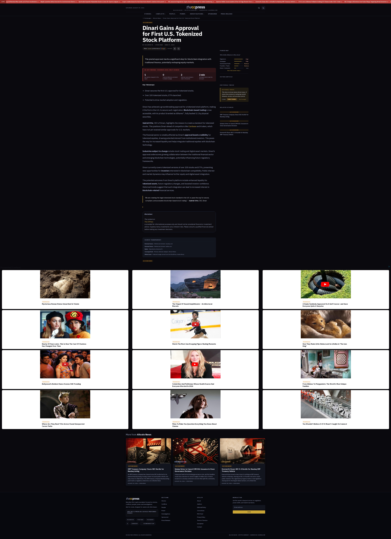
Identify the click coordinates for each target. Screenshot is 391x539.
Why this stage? (242, 99)
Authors (199, 504)
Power (183, 14)
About (199, 501)
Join (249, 512)
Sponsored (212, 14)
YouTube (140, 519)
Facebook (130, 519)
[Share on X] (174, 48)
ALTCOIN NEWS (147, 22)
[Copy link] (178, 48)
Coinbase (192, 126)
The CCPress (148, 222)
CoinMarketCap (148, 523)
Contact (199, 527)
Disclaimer (200, 524)
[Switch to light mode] (263, 8)
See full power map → (234, 70)
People (172, 14)
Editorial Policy (201, 507)
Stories (148, 14)
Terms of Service (202, 520)
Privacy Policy (201, 517)
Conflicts (160, 14)
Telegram (150, 519)
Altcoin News (157, 18)
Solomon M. (149, 45)
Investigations (197, 14)
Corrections (200, 511)
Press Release (226, 14)
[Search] (259, 8)
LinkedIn (134, 523)
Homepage (147, 18)
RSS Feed (200, 514)
